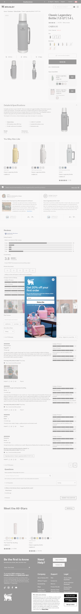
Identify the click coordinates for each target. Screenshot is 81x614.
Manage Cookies (70, 604)
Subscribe (40, 302)
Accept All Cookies (70, 595)
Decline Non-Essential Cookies (70, 600)
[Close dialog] (53, 279)
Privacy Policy (45, 609)
